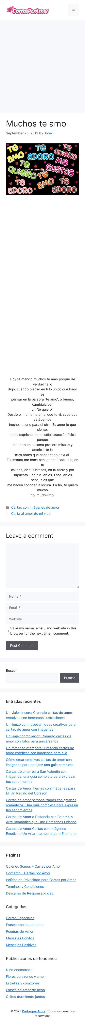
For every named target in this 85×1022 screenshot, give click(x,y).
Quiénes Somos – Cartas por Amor (33, 866)
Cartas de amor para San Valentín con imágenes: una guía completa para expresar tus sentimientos (41, 777)
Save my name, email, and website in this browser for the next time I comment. (43, 630)
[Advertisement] (42, 66)
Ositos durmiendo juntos (25, 997)
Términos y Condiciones (25, 887)
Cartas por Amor (33, 1011)
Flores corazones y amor (25, 977)
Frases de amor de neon (25, 990)
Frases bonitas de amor (25, 925)
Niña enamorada (19, 970)
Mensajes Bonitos (20, 938)
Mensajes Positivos (21, 945)
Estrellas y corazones (23, 983)
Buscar (11, 671)
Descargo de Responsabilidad (30, 893)
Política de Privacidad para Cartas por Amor (41, 880)
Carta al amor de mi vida (31, 514)
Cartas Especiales (20, 918)
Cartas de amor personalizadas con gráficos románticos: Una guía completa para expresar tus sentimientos (42, 805)
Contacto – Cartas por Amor (28, 873)
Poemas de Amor (19, 931)
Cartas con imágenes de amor (35, 507)
